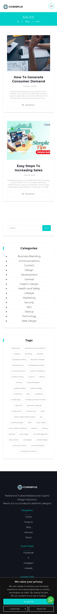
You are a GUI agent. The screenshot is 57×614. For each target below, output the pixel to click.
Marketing (29, 297)
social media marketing (18, 428)
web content (14, 440)
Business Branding (29, 256)
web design (27, 440)
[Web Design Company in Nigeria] (13, 6)
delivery (42, 377)
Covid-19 (31, 377)
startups (12, 434)
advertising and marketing (35, 348)
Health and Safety (29, 288)
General (29, 279)
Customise (15, 609)
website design (42, 440)
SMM (30, 422)
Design (29, 270)
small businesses (17, 422)
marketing (38, 394)
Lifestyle (29, 293)
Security (29, 302)
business (40, 354)
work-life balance (37, 445)
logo (28, 394)
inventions (18, 394)
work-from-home (19, 445)
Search (46, 228)
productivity (17, 411)
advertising (16, 348)
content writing (17, 377)
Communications (29, 261)
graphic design (20, 388)
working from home (28, 451)
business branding (19, 359)
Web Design (29, 320)
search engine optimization (24, 417)
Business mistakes (37, 359)
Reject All (41, 609)
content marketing (37, 371)
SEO (29, 307)
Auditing (16, 354)
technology (24, 434)
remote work (31, 411)
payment (18, 405)
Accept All (28, 601)
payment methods (34, 405)
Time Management (40, 434)
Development (29, 274)
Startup (29, 311)
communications (18, 371)
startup (45, 428)
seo (41, 417)
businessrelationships (36, 365)
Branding (28, 354)
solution (34, 428)
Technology (29, 316)
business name (18, 365)
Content (29, 265)
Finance (19, 382)
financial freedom (33, 382)
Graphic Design (29, 284)
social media (41, 422)
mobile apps (15, 400)
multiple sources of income (35, 400)
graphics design (36, 388)
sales (42, 411)
